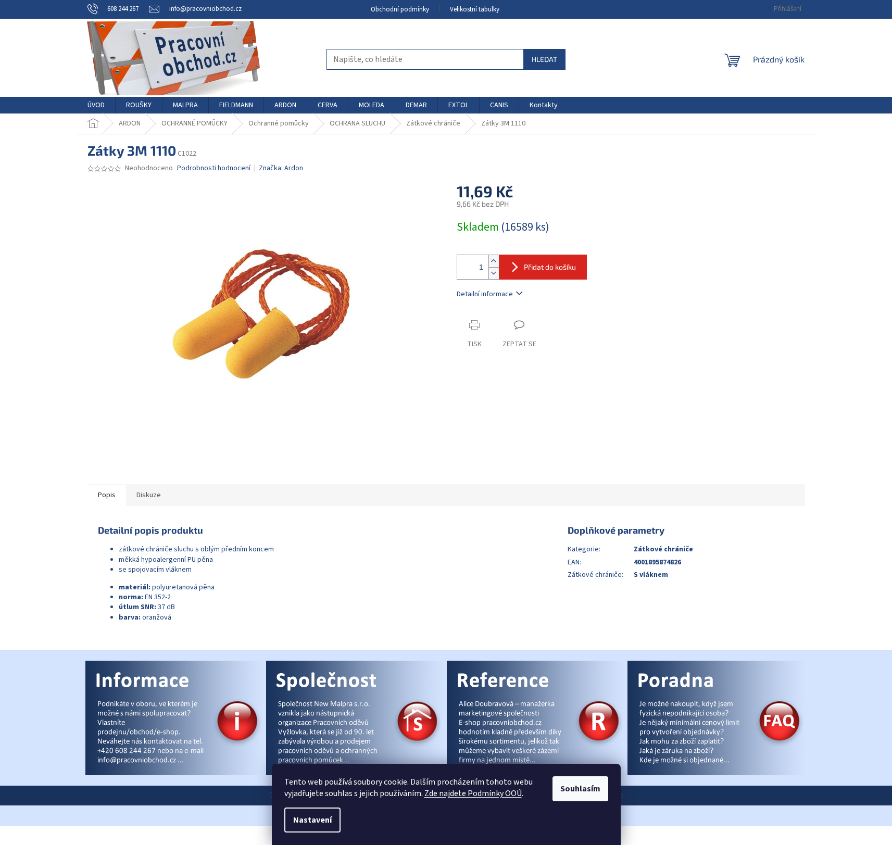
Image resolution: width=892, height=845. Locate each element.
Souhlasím (580, 788)
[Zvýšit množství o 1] (493, 261)
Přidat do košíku (550, 266)
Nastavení (312, 820)
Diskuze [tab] (148, 495)
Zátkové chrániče (663, 549)
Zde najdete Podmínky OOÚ (473, 793)
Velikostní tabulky (474, 9)
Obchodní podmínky (400, 9)
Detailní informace (485, 294)
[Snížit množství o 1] (493, 273)
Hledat (544, 59)
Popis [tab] (107, 495)
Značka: (281, 168)
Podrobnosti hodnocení (213, 168)
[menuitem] (96, 105)
